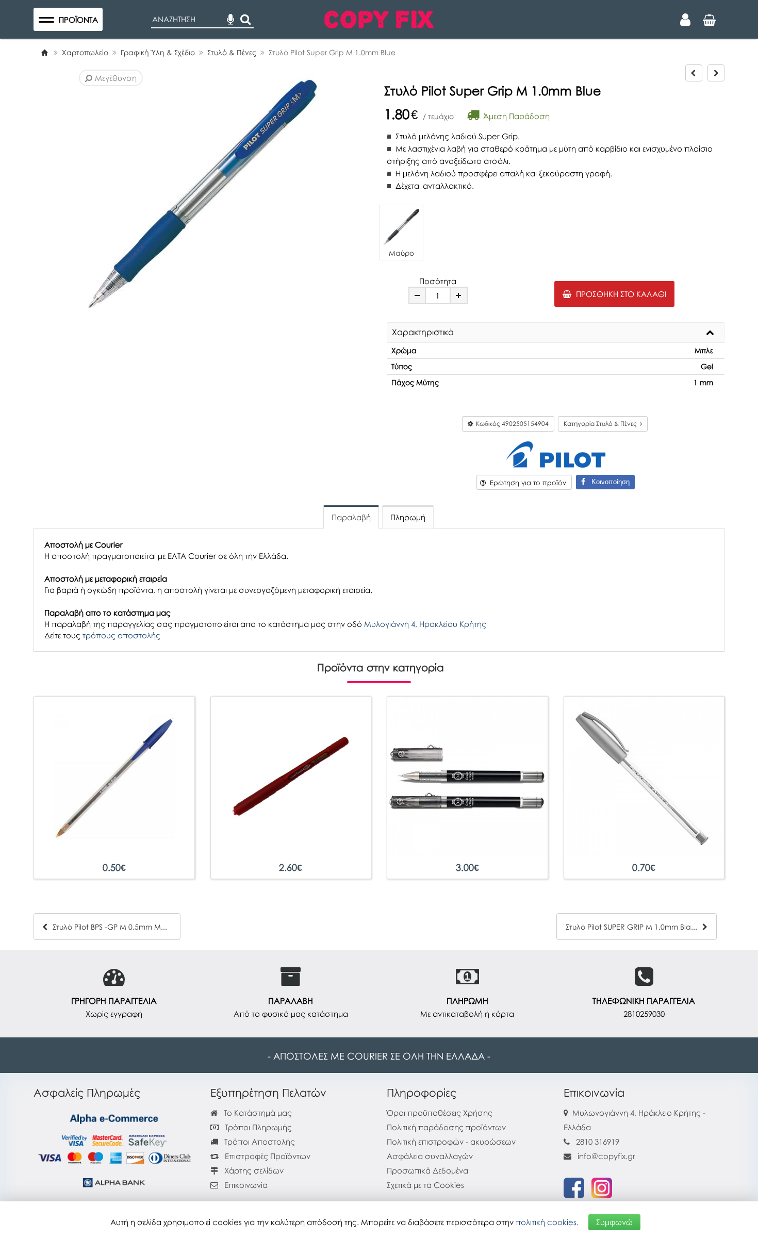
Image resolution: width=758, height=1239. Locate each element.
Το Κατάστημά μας (257, 1112)
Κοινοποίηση (607, 482)
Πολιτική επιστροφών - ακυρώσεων (451, 1141)
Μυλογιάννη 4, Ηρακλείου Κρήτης (425, 624)
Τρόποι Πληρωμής (257, 1127)
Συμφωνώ (614, 1222)
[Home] (44, 52)
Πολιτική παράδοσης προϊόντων (446, 1127)
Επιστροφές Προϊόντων (266, 1156)
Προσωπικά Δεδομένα (427, 1170)
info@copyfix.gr (605, 1156)
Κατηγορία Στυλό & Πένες (602, 423)
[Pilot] (555, 453)
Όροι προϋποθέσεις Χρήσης (439, 1112)
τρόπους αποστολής (121, 635)
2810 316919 (597, 1141)
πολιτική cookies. (547, 1222)
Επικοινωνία (246, 1185)
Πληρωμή (407, 517)
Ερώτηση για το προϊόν (526, 482)
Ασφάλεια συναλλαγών (430, 1156)
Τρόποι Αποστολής (258, 1141)
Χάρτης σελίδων (253, 1170)
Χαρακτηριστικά (423, 332)
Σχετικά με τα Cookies (425, 1185)
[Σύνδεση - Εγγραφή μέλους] (685, 19)
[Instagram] (601, 1187)
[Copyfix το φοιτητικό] (379, 18)
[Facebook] (574, 1187)
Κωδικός (511, 423)
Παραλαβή (351, 517)
